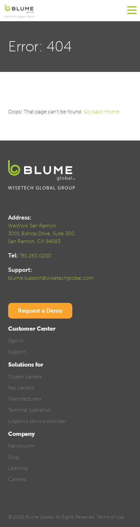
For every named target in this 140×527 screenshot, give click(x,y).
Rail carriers (21, 388)
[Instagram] (57, 507)
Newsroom (21, 446)
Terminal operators (29, 410)
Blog (13, 457)
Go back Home (101, 111)
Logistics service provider (37, 421)
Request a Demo (40, 310)
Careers (17, 479)
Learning (18, 468)
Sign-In (16, 341)
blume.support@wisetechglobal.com (51, 278)
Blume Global (39, 517)
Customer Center (32, 328)
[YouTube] (45, 507)
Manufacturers (24, 399)
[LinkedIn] (34, 507)
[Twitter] (23, 507)
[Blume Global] (20, 10)
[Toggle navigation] (132, 11)
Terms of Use (110, 517)
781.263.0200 (35, 256)
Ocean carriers (25, 376)
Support (17, 352)
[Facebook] (11, 507)
